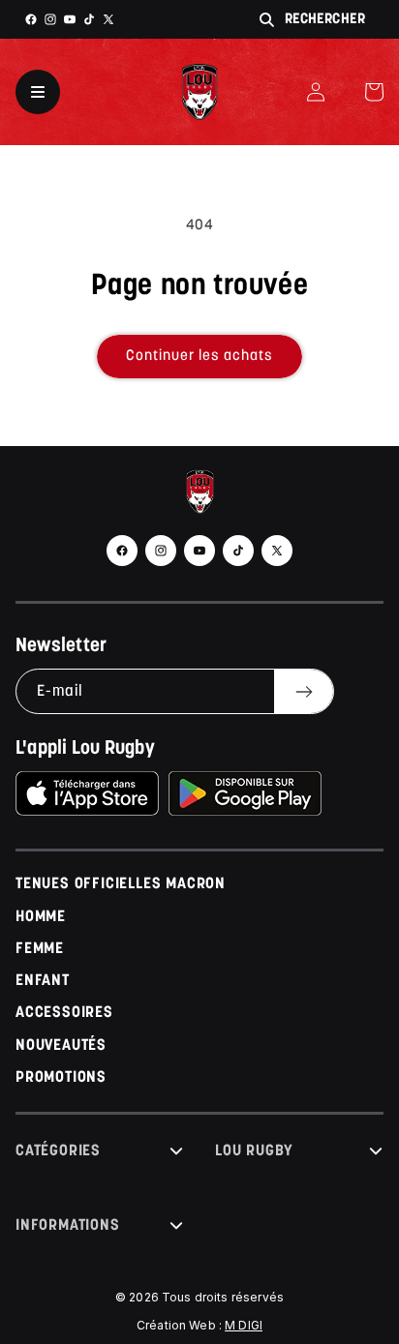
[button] (374, 92)
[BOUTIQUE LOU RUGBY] (200, 496)
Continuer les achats (199, 356)
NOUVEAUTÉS (61, 1046)
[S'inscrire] (303, 691)
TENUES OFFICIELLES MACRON (120, 884)
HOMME (40, 917)
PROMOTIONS (61, 1078)
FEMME (39, 949)
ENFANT (42, 981)
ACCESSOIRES (64, 1013)
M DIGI (243, 1325)
